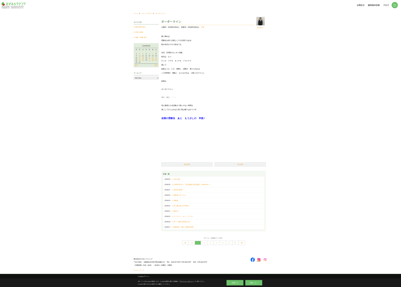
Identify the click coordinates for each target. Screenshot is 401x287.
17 (139, 58)
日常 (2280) (139, 32)
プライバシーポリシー (186, 281)
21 (153, 58)
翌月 (156, 65)
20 (149, 58)
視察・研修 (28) (140, 37)
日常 (202, 27)
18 (143, 58)
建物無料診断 (374, 5)
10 (139, 56)
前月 (136, 65)
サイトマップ (139, 270)
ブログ (386, 5)
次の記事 (240, 164)
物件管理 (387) (140, 27)
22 (156, 58)
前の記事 (187, 164)
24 (139, 60)
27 (149, 60)
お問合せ (361, 5)
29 (156, 60)
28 (153, 60)
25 (143, 60)
